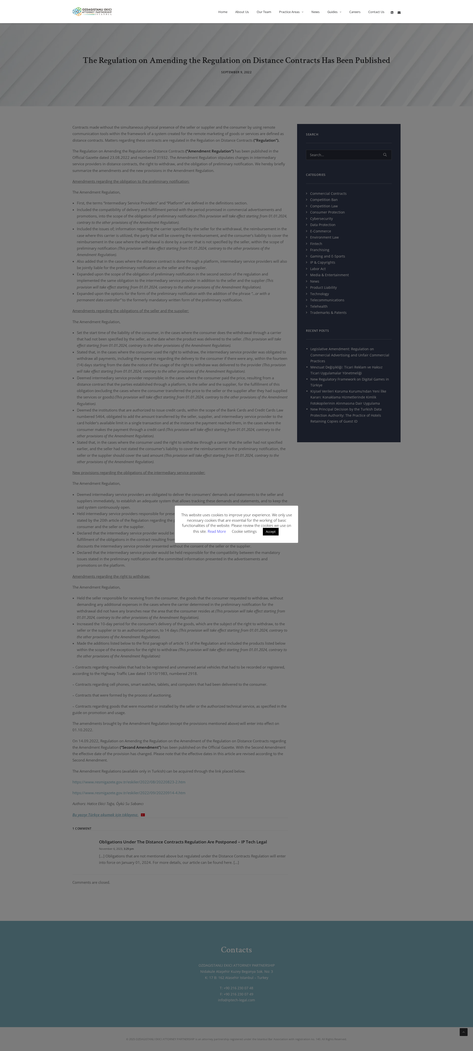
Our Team (264, 12)
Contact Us (376, 12)
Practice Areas (289, 12)
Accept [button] (271, 531)
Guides (332, 12)
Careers (354, 12)
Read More (217, 531)
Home (222, 12)
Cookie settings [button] (244, 531)
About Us (242, 12)
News (315, 12)
